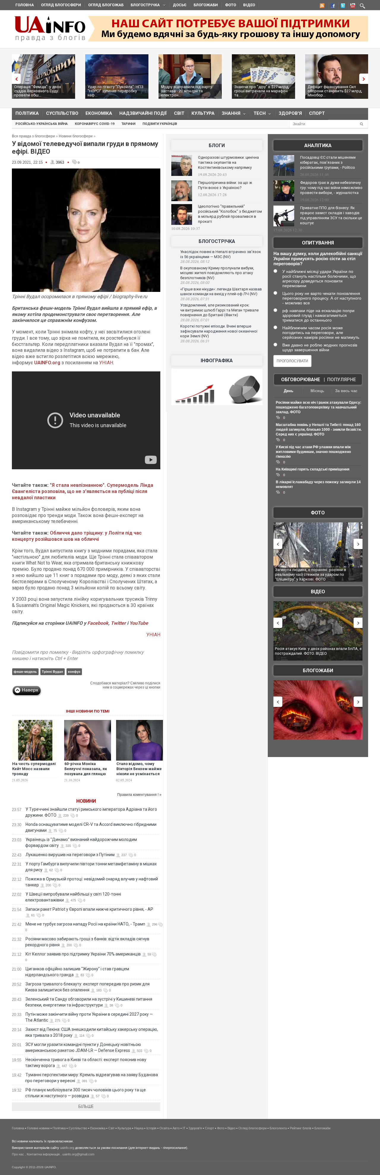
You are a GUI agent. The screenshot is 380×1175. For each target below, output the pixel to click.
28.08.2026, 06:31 (194, 341)
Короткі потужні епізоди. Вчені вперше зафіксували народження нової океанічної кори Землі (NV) (218, 331)
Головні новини (38, 1128)
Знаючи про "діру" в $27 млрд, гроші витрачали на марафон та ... (261, 91)
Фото (230, 5)
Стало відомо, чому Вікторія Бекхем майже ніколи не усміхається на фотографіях (139, 771)
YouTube (138, 623)
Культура (203, 113)
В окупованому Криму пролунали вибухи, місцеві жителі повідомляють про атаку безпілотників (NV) (217, 273)
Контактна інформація (43, 1154)
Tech (258, 115)
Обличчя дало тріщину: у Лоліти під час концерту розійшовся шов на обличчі (77, 536)
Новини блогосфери (76, 136)
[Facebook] (331, 6)
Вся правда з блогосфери (33, 136)
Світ (179, 113)
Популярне (341, 379)
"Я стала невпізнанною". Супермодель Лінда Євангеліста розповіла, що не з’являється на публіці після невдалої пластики (82, 491)
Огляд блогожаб (106, 5)
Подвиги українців (159, 124)
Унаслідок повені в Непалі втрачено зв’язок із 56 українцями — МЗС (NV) (220, 254)
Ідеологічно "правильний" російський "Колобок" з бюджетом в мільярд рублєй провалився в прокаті (230, 214)
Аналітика (318, 145)
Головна (24, 5)
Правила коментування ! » (139, 795)
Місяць (317, 391)
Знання (229, 115)
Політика (27, 113)
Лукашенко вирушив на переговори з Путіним (70, 854)
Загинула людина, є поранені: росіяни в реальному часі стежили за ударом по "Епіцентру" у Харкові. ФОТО (310, 574)
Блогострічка (143, 6)
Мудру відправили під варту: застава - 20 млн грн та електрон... (187, 91)
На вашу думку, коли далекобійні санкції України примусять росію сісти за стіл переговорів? (317, 258)
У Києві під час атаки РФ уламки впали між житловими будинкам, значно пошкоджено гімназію (313, 452)
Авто (176, 1128)
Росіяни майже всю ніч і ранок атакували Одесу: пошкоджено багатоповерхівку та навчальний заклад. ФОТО (318, 407)
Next (365, 79)
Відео (249, 5)
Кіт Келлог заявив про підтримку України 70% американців (83, 954)
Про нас (18, 1154)
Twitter (119, 623)
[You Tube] (352, 6)
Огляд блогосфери (61, 5)
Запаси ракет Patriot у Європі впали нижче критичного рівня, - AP (89, 909)
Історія (151, 1128)
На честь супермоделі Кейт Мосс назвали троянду (34, 768)
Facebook (97, 623)
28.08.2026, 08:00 (194, 283)
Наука (138, 1128)
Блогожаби (206, 5)
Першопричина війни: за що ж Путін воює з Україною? (225, 185)
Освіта (164, 1128)
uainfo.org (67, 1147)
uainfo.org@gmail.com (78, 1154)
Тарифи (128, 124)
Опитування (318, 243)
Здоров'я (290, 113)
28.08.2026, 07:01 (194, 320)
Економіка (99, 113)
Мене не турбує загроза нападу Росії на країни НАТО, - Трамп (85, 924)
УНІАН (106, 362)
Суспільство (62, 113)
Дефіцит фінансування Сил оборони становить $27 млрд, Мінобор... (335, 91)
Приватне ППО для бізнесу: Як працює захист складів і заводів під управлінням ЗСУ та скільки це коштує (331, 215)
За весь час (346, 391)
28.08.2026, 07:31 (194, 299)
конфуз (74, 671)
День (288, 391)
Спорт (317, 113)
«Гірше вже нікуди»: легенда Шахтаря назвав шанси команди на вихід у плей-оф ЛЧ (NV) (221, 291)
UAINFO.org (47, 362)
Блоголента (278, 1128)
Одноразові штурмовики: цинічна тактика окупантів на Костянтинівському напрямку (228, 162)
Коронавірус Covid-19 (94, 124)
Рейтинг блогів (300, 1128)
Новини (86, 801)
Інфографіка (217, 360)
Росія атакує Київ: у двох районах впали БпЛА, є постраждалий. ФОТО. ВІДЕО (318, 651)
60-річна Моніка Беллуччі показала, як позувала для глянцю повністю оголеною (85, 771)
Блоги (217, 145)
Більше (86, 1106)
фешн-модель (25, 671)
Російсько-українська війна (41, 124)
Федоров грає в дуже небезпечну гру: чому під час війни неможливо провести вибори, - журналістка (331, 187)
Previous (15, 79)
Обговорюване (300, 379)
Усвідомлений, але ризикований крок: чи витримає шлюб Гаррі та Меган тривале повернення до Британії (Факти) (219, 310)
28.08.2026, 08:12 (194, 262)
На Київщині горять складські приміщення (312, 469)
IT (184, 1128)
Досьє (179, 5)
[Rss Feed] (321, 6)
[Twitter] (341, 6)
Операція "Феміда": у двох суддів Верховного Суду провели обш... (37, 91)
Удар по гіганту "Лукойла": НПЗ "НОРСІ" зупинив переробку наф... (115, 91)
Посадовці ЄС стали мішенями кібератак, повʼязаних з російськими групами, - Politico (328, 162)
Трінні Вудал (52, 671)
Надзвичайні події (143, 113)
